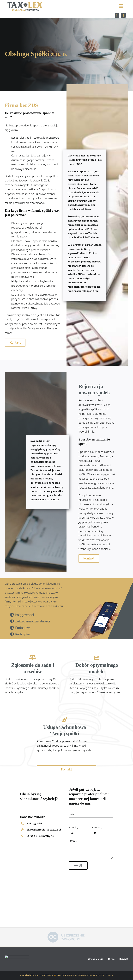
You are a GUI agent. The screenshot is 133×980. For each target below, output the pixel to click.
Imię (72, 814)
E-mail (73, 827)
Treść (73, 840)
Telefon (97, 827)
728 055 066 (34, 823)
